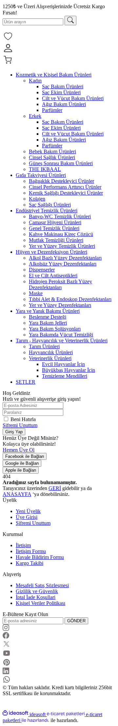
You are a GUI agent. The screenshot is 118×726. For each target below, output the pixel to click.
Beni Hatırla (23, 419)
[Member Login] (8, 51)
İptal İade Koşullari (35, 597)
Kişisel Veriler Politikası (40, 603)
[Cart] (8, 63)
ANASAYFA (17, 494)
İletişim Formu (31, 551)
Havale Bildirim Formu (40, 557)
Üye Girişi (26, 517)
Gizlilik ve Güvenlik (37, 591)
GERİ (55, 488)
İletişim (23, 545)
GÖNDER (76, 620)
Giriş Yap (14, 431)
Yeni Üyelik (28, 511)
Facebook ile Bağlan (24, 456)
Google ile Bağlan (22, 463)
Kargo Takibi (29, 563)
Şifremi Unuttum (20, 425)
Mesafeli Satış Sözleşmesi (42, 585)
